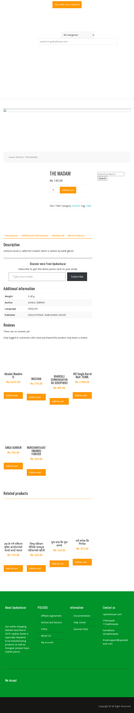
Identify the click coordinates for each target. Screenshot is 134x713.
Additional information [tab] (35, 235)
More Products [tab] (76, 235)
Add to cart (68, 190)
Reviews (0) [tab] (58, 235)
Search (102, 178)
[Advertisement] (67, 71)
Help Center (80, 622)
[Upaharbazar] (66, 111)
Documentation (82, 615)
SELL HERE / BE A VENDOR (67, 4)
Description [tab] (11, 235)
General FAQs (81, 629)
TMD (88, 205)
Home (12, 157)
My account (47, 642)
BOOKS (20, 157)
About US (46, 635)
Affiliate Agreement (51, 615)
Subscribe (77, 276)
